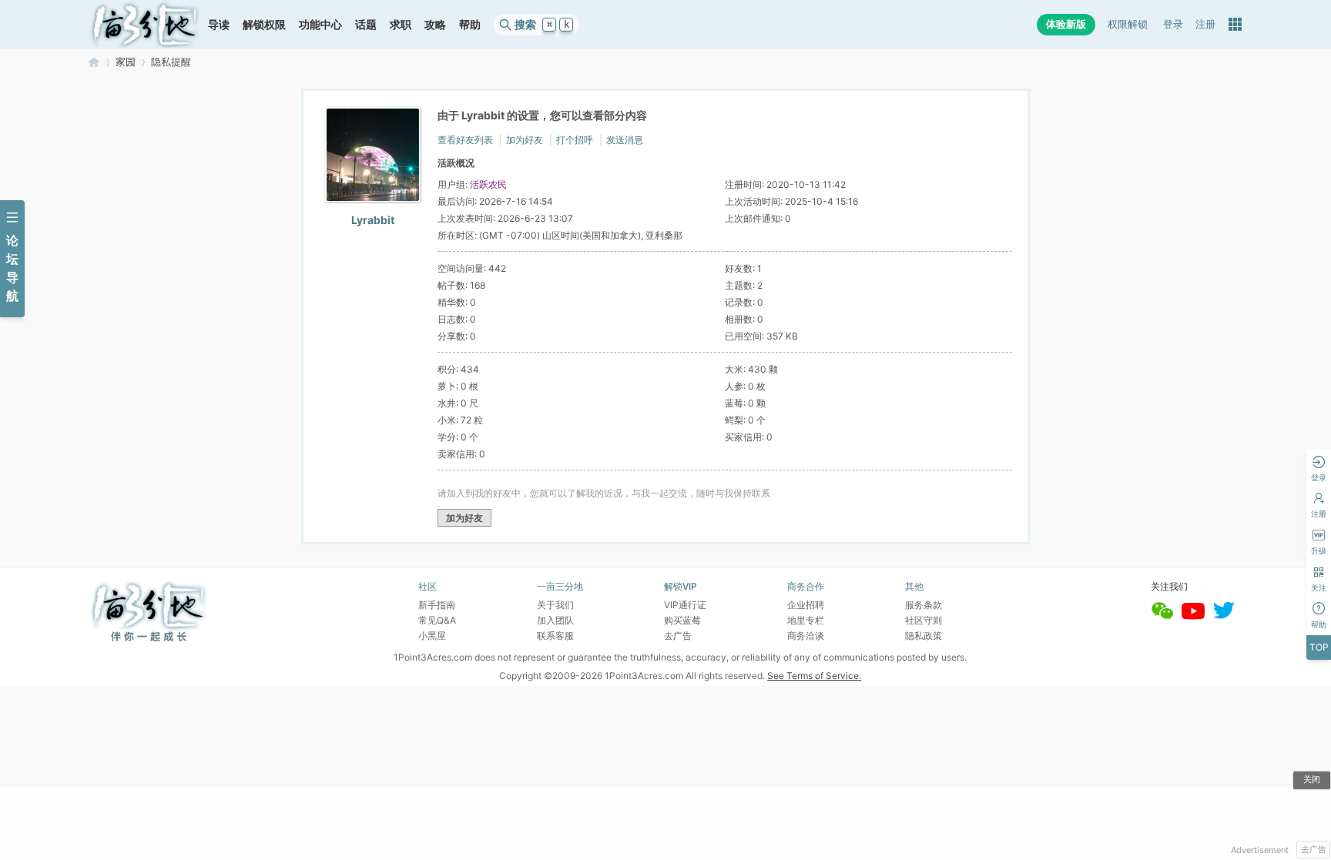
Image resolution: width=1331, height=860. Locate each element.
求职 (400, 24)
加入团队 (555, 620)
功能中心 (320, 24)
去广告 (1313, 849)
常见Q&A (437, 620)
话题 (366, 24)
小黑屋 (432, 635)
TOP (1319, 647)
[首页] (145, 25)
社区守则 (923, 620)
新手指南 (436, 605)
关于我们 (555, 605)
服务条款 (923, 605)
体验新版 (1066, 24)
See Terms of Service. (814, 675)
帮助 (470, 24)
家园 (126, 62)
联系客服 (555, 635)
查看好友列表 (465, 140)
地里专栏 (805, 620)
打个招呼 (574, 140)
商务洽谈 (805, 635)
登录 (1173, 24)
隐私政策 (923, 635)
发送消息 (624, 140)
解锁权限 (264, 24)
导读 (219, 24)
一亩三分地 (94, 62)
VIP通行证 (685, 605)
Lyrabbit (372, 219)
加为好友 (524, 140)
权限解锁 (1128, 24)
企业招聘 (805, 605)
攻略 (435, 24)
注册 (1205, 24)
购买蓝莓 (682, 620)
